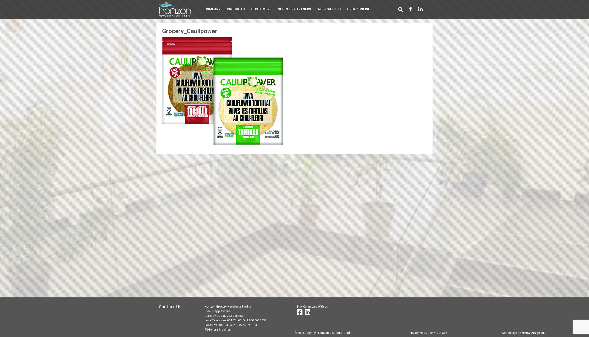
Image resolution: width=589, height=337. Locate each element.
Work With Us (329, 9)
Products (236, 9)
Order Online (358, 9)
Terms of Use (438, 333)
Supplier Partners (294, 9)
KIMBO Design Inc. (533, 333)
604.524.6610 (236, 320)
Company (212, 9)
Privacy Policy (418, 333)
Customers (261, 9)
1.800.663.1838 (256, 320)
